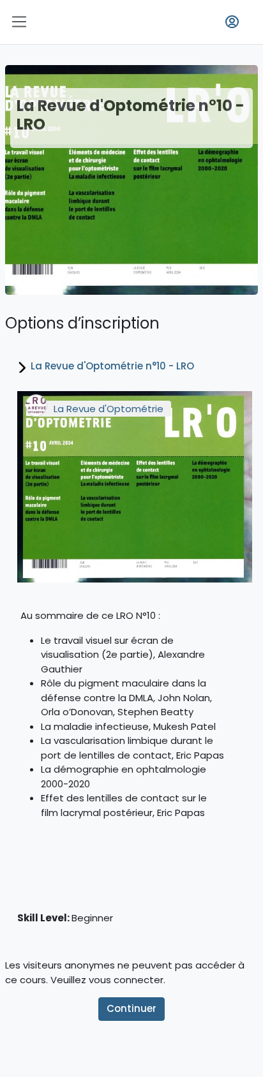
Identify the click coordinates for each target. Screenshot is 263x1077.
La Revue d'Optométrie (108, 408)
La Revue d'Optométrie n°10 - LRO (112, 366)
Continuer (131, 1008)
